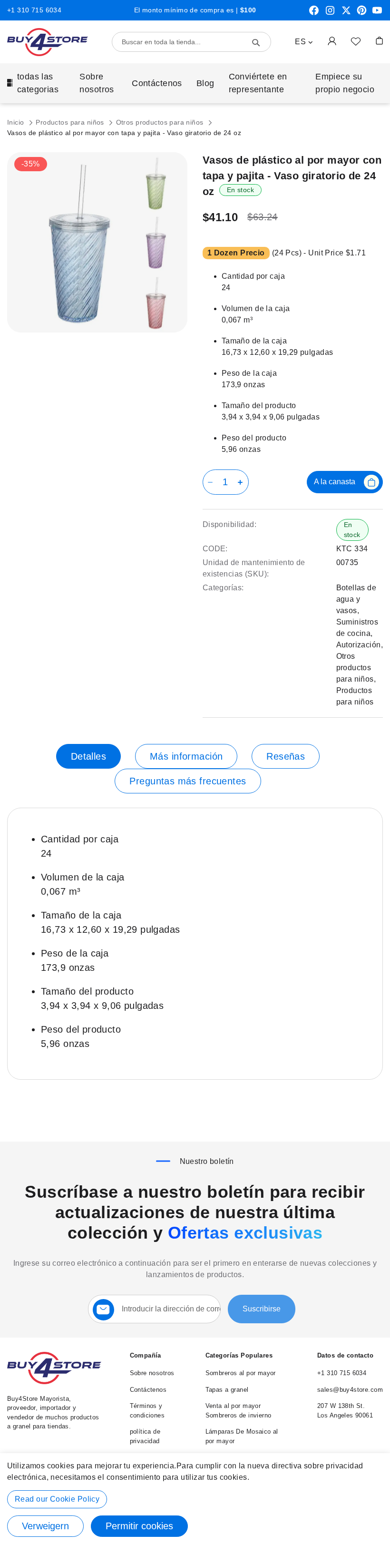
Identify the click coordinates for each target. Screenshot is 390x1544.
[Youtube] (377, 14)
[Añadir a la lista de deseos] (356, 41)
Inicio (16, 122)
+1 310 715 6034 (34, 10)
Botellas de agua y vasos (356, 599)
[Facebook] (314, 14)
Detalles (88, 756)
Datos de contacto (345, 1355)
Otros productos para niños (160, 122)
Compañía (145, 1355)
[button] (304, 42)
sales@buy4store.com (350, 1389)
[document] (195, 1498)
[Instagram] (330, 14)
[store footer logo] (54, 1382)
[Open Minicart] (379, 40)
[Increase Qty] (241, 482)
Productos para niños (71, 122)
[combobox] (191, 42)
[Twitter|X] (346, 14)
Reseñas (285, 756)
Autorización (358, 645)
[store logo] (47, 42)
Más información (186, 756)
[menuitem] (36, 83)
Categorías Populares (239, 1355)
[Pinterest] (362, 14)
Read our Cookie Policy (57, 1499)
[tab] (88, 756)
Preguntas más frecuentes (187, 781)
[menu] (195, 83)
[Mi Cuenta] (332, 40)
